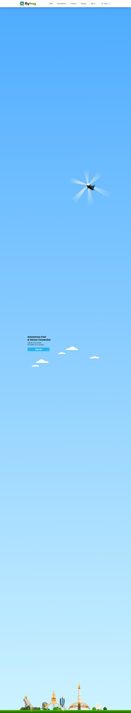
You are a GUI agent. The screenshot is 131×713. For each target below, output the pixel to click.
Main (51, 4)
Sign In (93, 4)
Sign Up (38, 349)
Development (61, 4)
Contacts (73, 4)
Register (83, 4)
